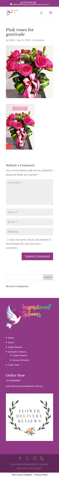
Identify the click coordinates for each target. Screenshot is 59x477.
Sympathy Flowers (17, 351)
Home (11, 337)
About (11, 342)
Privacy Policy (41, 475)
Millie (12, 40)
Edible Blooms (15, 347)
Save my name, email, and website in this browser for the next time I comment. (28, 244)
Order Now (13, 364)
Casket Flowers (19, 355)
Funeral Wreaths (20, 360)
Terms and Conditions (21, 475)
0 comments (38, 40)
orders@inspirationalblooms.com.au (24, 386)
